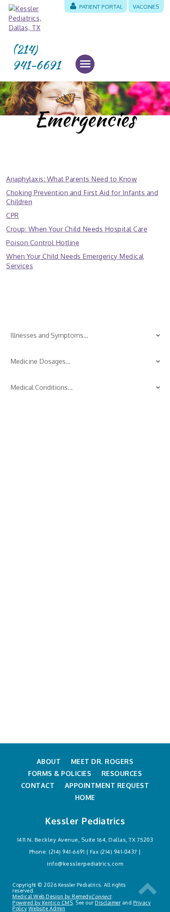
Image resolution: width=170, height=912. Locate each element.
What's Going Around (116, 546)
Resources (122, 773)
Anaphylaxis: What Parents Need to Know (71, 179)
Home (85, 797)
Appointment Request (107, 785)
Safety (94, 492)
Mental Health (106, 560)
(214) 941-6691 (36, 57)
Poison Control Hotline (42, 243)
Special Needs (106, 506)
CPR (12, 215)
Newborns (23, 546)
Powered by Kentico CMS (42, 903)
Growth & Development (43, 519)
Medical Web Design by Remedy (61, 896)
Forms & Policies (59, 773)
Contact (38, 785)
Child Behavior (29, 492)
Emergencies (26, 506)
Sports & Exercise (111, 519)
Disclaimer (107, 903)
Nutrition (21, 560)
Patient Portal (100, 6)
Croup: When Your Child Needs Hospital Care (76, 229)
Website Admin (47, 908)
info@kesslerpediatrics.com (85, 863)
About (49, 761)
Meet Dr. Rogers (102, 761)
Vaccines (146, 6)
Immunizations (29, 533)
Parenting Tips (106, 478)
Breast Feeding (30, 478)
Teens (94, 533)
